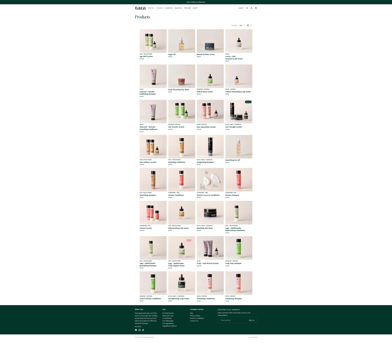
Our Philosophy (167, 321)
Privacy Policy (195, 315)
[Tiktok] (143, 330)
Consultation (167, 318)
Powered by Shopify (148, 337)
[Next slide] (163, 41)
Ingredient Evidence (169, 326)
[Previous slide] (143, 41)
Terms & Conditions (197, 318)
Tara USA (141, 337)
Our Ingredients (168, 323)
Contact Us (194, 321)
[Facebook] (136, 330)
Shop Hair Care (167, 315)
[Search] (247, 8)
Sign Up (251, 320)
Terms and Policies (252, 337)
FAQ (191, 313)
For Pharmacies (168, 313)
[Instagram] (139, 330)
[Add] (163, 49)
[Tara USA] (140, 7)
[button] (241, 25)
